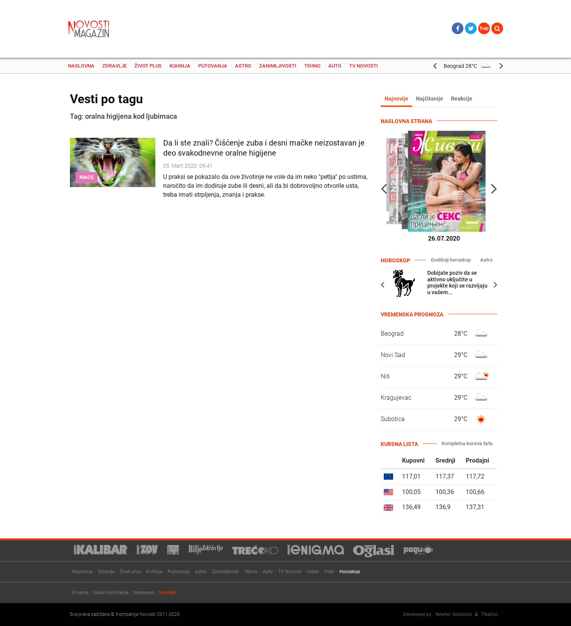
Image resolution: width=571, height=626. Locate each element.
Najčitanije (429, 98)
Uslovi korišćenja (111, 592)
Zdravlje (114, 66)
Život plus (148, 66)
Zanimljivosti (277, 66)
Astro (243, 66)
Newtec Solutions (453, 614)
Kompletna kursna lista (467, 443)
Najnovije (396, 98)
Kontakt (167, 592)
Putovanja (212, 66)
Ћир (484, 28)
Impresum (144, 592)
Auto (334, 66)
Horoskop (349, 571)
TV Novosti (363, 66)
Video (313, 571)
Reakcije (461, 98)
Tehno (312, 66)
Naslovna (81, 66)
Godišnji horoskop (451, 260)
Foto (329, 571)
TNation (489, 614)
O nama (80, 592)
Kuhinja (179, 66)
